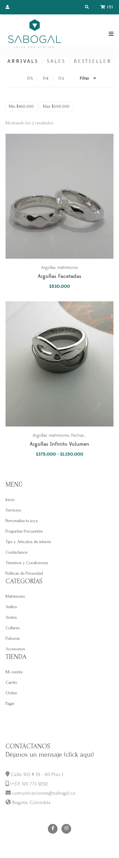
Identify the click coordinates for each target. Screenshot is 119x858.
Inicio (10, 499)
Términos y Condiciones (27, 562)
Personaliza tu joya (22, 520)
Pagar (10, 703)
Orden (11, 692)
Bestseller (93, 61)
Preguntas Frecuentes (24, 531)
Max (56, 106)
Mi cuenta (14, 671)
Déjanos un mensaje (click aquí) (50, 754)
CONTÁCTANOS (28, 746)
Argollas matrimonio (59, 267)
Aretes (11, 617)
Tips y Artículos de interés (28, 541)
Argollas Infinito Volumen (59, 444)
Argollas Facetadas (59, 276)
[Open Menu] (111, 33)
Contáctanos (17, 552)
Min (21, 106)
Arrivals (22, 61)
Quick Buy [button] (62, 196)
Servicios (13, 510)
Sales (56, 61)
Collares (13, 627)
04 (46, 78)
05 (30, 78)
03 (61, 78)
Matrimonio (15, 596)
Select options (62, 364)
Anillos (11, 606)
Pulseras (13, 638)
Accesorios (15, 648)
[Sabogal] (35, 33)
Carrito (11, 682)
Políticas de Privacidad (24, 573)
